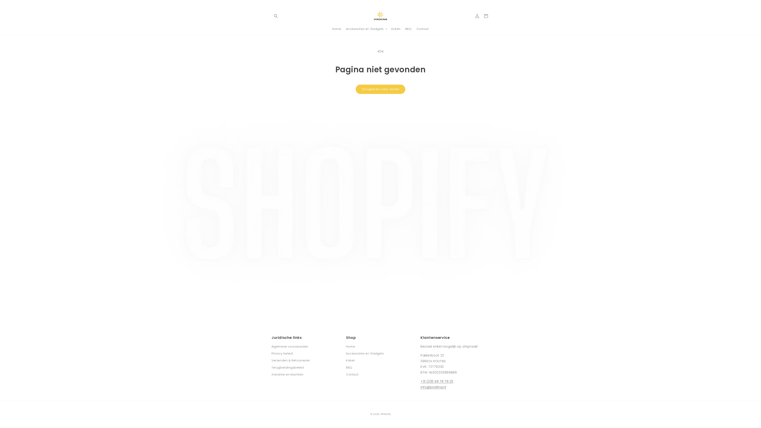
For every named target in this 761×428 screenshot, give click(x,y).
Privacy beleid (282, 353)
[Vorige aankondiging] (273, 4)
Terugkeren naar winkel (380, 89)
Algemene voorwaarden (290, 347)
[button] (276, 16)
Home (350, 347)
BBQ (349, 368)
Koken (350, 360)
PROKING (385, 414)
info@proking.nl (433, 387)
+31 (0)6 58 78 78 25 (437, 381)
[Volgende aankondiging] (488, 4)
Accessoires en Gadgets (365, 353)
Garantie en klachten (288, 374)
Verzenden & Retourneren (291, 360)
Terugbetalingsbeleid (288, 368)
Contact (352, 374)
